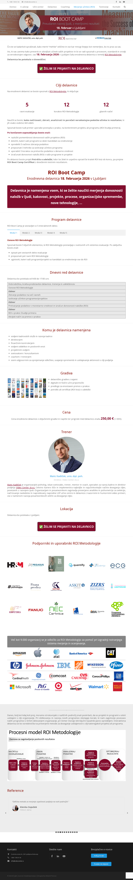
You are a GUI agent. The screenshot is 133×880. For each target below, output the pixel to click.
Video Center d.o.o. (25, 487)
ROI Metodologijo (57, 91)
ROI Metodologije (113, 54)
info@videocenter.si (30, 2)
